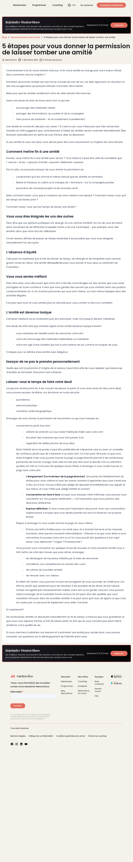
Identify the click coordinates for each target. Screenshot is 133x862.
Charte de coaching (97, 736)
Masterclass (19, 5)
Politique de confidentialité (41, 736)
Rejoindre (119, 25)
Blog (4, 37)
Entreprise (82, 686)
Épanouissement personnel (25, 37)
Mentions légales (18, 736)
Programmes (39, 5)
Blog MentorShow (66, 692)
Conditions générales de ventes (70, 736)
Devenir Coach (98, 690)
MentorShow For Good (83, 692)
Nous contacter (99, 682)
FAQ (96, 696)
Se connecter (87, 5)
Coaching (57, 5)
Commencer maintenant (111, 5)
